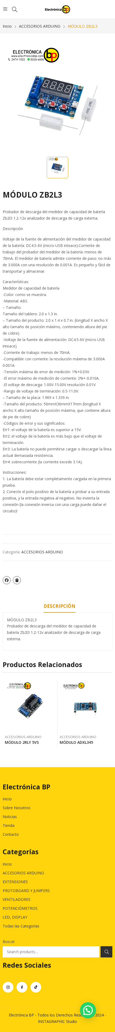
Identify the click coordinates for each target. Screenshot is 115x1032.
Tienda (8, 825)
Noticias (10, 816)
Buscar (9, 941)
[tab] (59, 607)
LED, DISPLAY (15, 917)
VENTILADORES (16, 899)
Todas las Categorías (21, 926)
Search (106, 951)
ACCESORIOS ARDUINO (42, 551)
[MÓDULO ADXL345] (85, 706)
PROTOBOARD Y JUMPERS (26, 890)
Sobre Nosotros (16, 807)
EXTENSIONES (15, 881)
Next (108, 713)
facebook (22, 987)
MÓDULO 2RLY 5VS (22, 742)
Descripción (59, 606)
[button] (88, 1010)
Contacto (11, 834)
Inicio (7, 798)
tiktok (35, 987)
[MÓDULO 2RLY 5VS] (30, 706)
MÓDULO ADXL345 (76, 742)
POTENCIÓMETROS (20, 908)
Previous (6, 713)
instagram (8, 987)
